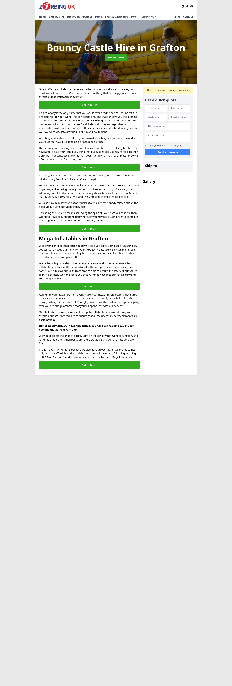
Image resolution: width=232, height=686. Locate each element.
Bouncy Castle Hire (116, 16)
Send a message (168, 152)
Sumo (98, 16)
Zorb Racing (56, 16)
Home (42, 16)
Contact (188, 16)
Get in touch (116, 57)
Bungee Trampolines (79, 16)
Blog (178, 16)
